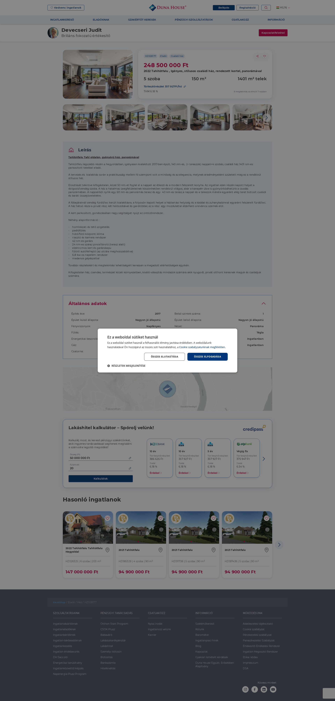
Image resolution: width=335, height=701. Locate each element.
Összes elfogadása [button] (207, 356)
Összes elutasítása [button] (164, 356)
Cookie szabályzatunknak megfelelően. (202, 347)
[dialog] (167, 350)
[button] (126, 365)
